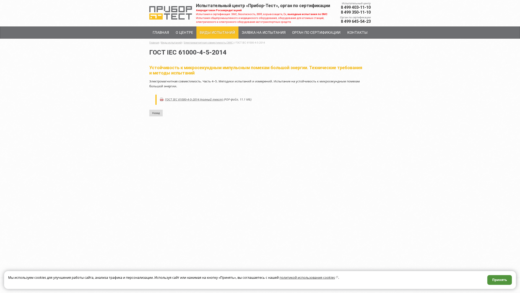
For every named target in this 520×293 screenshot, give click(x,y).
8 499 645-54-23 (356, 21)
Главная (161, 32)
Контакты (357, 32)
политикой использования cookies (307, 277)
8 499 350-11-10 (356, 12)
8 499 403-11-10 (356, 7)
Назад (156, 113)
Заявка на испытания (264, 32)
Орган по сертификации (316, 32)
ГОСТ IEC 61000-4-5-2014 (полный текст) (194, 99)
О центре (184, 32)
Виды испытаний (217, 32)
